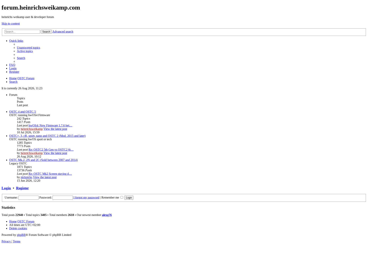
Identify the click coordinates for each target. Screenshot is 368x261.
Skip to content (11, 23)
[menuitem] (28, 47)
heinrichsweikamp (32, 128)
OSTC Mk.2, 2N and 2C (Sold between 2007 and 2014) (43, 160)
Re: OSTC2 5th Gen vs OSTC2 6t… (51, 149)
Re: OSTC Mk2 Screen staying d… (50, 173)
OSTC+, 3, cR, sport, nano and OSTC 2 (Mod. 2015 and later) (47, 135)
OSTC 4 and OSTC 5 (22, 111)
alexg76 (107, 215)
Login (6, 188)
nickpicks (26, 177)
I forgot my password (86, 197)
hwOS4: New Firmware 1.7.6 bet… (50, 125)
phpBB (21, 234)
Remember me (110, 197)
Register (22, 188)
